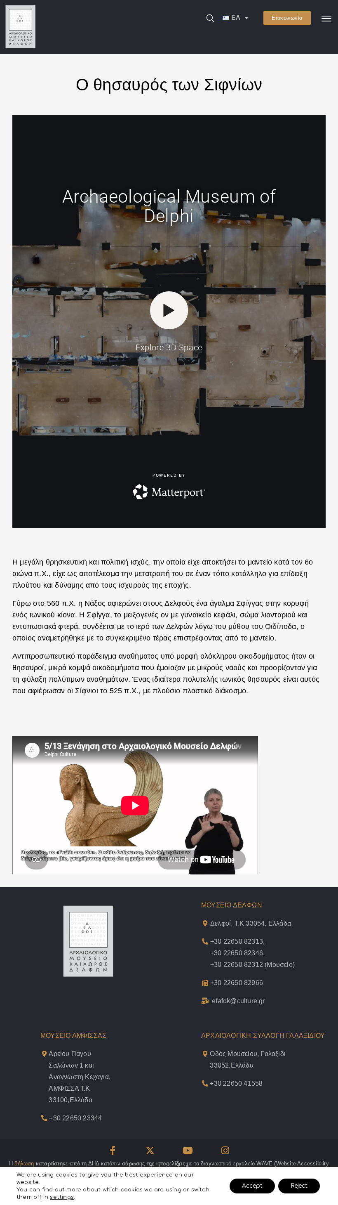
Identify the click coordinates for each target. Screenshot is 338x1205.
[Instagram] (225, 1150)
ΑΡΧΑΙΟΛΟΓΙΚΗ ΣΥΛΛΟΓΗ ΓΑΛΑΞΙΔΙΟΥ (263, 1035)
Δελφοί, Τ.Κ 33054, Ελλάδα (250, 923)
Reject (299, 1186)
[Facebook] (112, 1150)
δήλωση (24, 1163)
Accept (252, 1186)
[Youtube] (188, 1150)
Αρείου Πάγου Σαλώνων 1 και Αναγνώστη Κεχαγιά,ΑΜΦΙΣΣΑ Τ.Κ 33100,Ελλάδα (79, 1076)
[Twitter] (150, 1150)
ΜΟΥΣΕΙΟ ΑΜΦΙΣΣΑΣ (73, 1035)
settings (62, 1197)
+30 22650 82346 (236, 953)
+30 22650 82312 (236, 964)
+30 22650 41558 (236, 1083)
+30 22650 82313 (236, 941)
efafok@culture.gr (238, 1000)
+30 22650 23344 (75, 1118)
